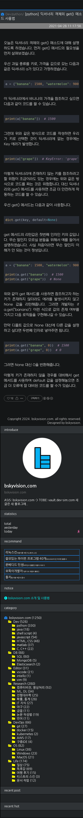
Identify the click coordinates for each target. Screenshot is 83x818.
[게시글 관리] (21, 398)
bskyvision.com (42, 418)
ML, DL (25, 691)
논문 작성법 (27, 714)
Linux (23, 749)
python (26, 625)
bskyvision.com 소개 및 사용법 (28, 598)
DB (19, 652)
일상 (23, 764)
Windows (26, 753)
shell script (26, 633)
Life (20, 761)
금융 (23, 710)
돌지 (15, 577)
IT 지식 (24, 703)
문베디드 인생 (25, 564)
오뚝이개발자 (22, 570)
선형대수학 (27, 695)
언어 (23, 718)
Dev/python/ (14, 14)
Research (24, 683)
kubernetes (27, 734)
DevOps (22, 722)
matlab (25, 644)
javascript (26, 637)
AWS (23, 737)
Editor (21, 668)
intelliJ (23, 675)
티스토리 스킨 (28, 776)
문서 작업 (26, 780)
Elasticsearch (28, 664)
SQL (22, 656)
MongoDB (26, 660)
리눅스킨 (21, 552)
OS (18, 745)
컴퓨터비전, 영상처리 (34, 687)
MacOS (25, 757)
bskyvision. (73, 422)
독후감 (24, 768)
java (23, 629)
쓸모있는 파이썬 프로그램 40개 (36, 558)
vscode (25, 672)
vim (21, 679)
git (21, 726)
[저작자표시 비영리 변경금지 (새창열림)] (48, 398)
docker (25, 730)
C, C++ (25, 648)
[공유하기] (16, 398)
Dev (20, 621)
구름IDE (24, 741)
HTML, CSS (28, 641)
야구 (23, 706)
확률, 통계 (26, 699)
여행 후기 (26, 772)
